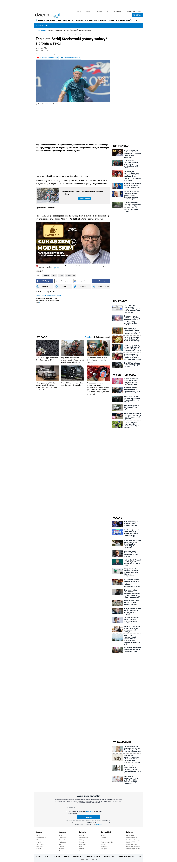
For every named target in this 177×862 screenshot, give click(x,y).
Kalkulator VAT (130, 842)
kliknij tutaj (99, 824)
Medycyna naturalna (107, 842)
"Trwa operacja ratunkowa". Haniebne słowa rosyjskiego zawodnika (82, 192)
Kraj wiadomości (103, 337)
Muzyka (81, 848)
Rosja (54, 275)
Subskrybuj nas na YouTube (49, 57)
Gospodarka (62, 840)
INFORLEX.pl (98, 11)
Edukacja (82, 840)
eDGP (37, 840)
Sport (38, 25)
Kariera (66, 856)
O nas (47, 856)
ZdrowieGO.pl (117, 11)
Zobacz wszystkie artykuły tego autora (48, 295)
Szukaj (138, 15)
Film (80, 846)
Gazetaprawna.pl (41, 837)
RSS (140, 856)
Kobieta (81, 835)
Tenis (46, 25)
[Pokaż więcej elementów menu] (141, 20)
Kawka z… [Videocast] (71, 30)
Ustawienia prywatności (126, 856)
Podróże (61, 848)
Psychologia (104, 846)
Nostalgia (50, 30)
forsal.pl (88, 11)
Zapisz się (88, 817)
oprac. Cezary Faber (41, 48)
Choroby (103, 844)
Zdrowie (61, 846)
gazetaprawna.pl (130, 11)
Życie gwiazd (83, 844)
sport (44, 34)
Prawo (103, 835)
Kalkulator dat (130, 835)
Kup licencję (56, 267)
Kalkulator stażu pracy (132, 840)
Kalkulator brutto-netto (133, 846)
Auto (60, 835)
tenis (61, 275)
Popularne (89, 337)
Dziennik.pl (62, 832)
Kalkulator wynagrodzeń (133, 848)
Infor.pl (38, 835)
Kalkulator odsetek (131, 844)
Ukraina (46, 275)
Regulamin (77, 856)
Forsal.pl (38, 842)
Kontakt (38, 856)
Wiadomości (62, 842)
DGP (107, 11)
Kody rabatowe (83, 837)
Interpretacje (39, 846)
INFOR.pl (78, 11)
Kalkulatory (130, 832)
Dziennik (38, 34)
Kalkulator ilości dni (131, 837)
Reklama (57, 856)
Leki (102, 840)
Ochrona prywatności (92, 856)
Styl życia (104, 848)
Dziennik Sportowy (85, 30)
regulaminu (89, 811)
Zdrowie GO (58, 30)
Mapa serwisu (109, 856)
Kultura (81, 851)
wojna (68, 275)
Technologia (62, 837)
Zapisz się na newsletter (72, 57)
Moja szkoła (82, 842)
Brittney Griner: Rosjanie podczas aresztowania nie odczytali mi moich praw (47, 300)
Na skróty (39, 832)
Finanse (103, 837)
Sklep (139, 11)
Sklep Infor (39, 848)
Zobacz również (84, 199)
